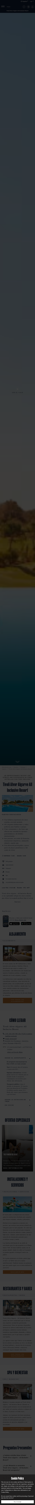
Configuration (8, 1490)
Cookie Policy (5, 1492)
